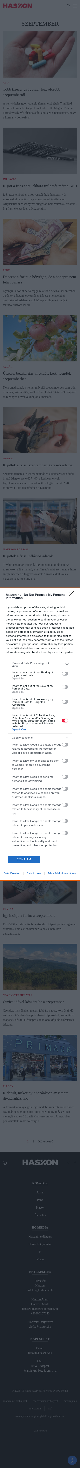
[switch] (65, 674)
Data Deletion (12, 873)
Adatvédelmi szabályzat (62, 873)
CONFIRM (24, 859)
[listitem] (40, 664)
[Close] (72, 595)
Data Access (34, 873)
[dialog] (40, 734)
